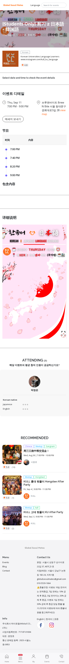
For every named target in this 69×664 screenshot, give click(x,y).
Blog (4, 566)
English (40, 619)
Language (35, 5)
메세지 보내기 (13, 119)
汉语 (56, 619)
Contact (6, 570)
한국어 (49, 619)
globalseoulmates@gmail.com (51, 579)
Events (5, 562)
